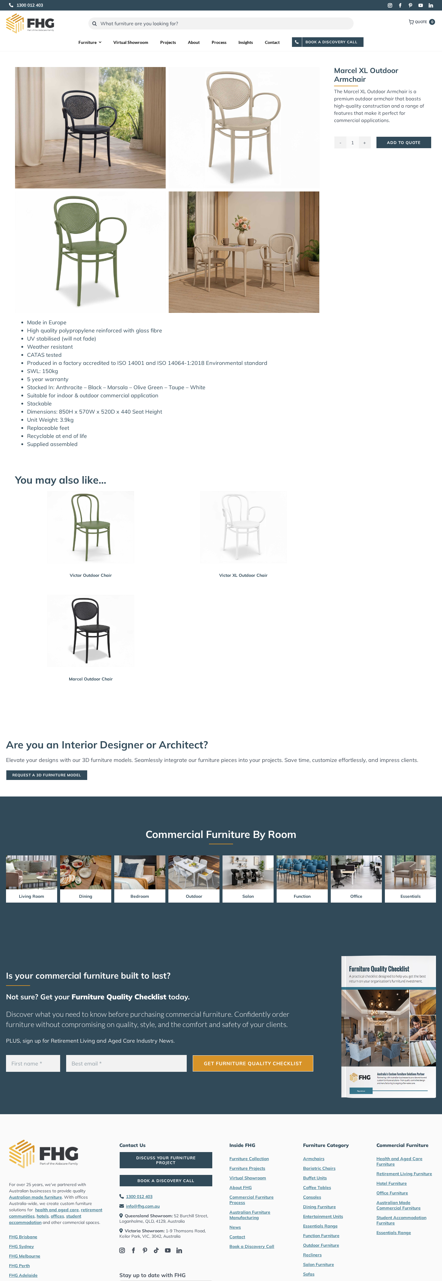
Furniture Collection (249, 1158)
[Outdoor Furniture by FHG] (193, 858)
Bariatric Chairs (319, 1168)
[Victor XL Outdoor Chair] (243, 527)
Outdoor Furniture (321, 1245)
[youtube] (421, 5)
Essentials (411, 896)
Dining (85, 896)
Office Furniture (392, 1193)
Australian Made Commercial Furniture (398, 1205)
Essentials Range (320, 1226)
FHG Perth (19, 1265)
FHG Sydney (21, 1246)
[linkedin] (431, 5)
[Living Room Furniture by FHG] (31, 858)
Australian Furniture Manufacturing (249, 1214)
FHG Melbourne (24, 1256)
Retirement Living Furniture (404, 1173)
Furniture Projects (247, 1168)
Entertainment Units (323, 1216)
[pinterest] (410, 5)
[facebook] (400, 5)
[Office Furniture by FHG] (356, 858)
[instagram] (390, 5)
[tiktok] (156, 1250)
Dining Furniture (319, 1206)
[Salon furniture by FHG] (248, 858)
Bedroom (139, 896)
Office (356, 896)
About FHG (240, 1187)
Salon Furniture (318, 1264)
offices (57, 1216)
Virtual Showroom (247, 1178)
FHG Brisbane (23, 1237)
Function (302, 896)
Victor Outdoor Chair (91, 575)
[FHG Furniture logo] (30, 16)
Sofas (309, 1274)
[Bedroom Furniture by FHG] (139, 858)
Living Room (31, 896)
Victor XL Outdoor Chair (243, 575)
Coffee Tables (317, 1187)
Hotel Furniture (391, 1183)
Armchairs (313, 1158)
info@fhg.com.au (143, 1206)
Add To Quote (404, 142)
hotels (43, 1216)
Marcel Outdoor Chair (91, 679)
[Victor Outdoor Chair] (90, 527)
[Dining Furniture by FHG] (85, 858)
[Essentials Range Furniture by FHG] (410, 858)
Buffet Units (315, 1178)
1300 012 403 (139, 1196)
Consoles (312, 1197)
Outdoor (194, 896)
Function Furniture (321, 1235)
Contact (237, 1237)
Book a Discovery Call (251, 1246)
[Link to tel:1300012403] (11, 5)
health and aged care (57, 1209)
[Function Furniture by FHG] (302, 858)
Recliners (312, 1255)
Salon (248, 896)
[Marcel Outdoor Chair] (90, 631)
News (235, 1227)
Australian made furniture (35, 1197)
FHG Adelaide (23, 1275)
